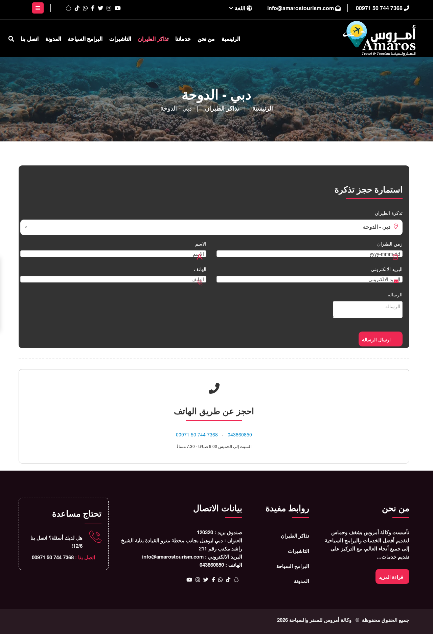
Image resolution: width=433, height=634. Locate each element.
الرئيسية (231, 38)
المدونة (53, 38)
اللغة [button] (240, 8)
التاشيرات (120, 38)
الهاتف (200, 269)
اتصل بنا (29, 38)
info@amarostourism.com (301, 8)
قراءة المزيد (391, 576)
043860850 (240, 434)
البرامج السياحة (85, 38)
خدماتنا (183, 38)
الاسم (200, 243)
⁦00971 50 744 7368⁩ (380, 8)
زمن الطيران (390, 243)
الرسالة (395, 294)
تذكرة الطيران (389, 212)
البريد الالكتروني (387, 269)
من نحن (206, 38)
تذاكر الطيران (153, 38)
